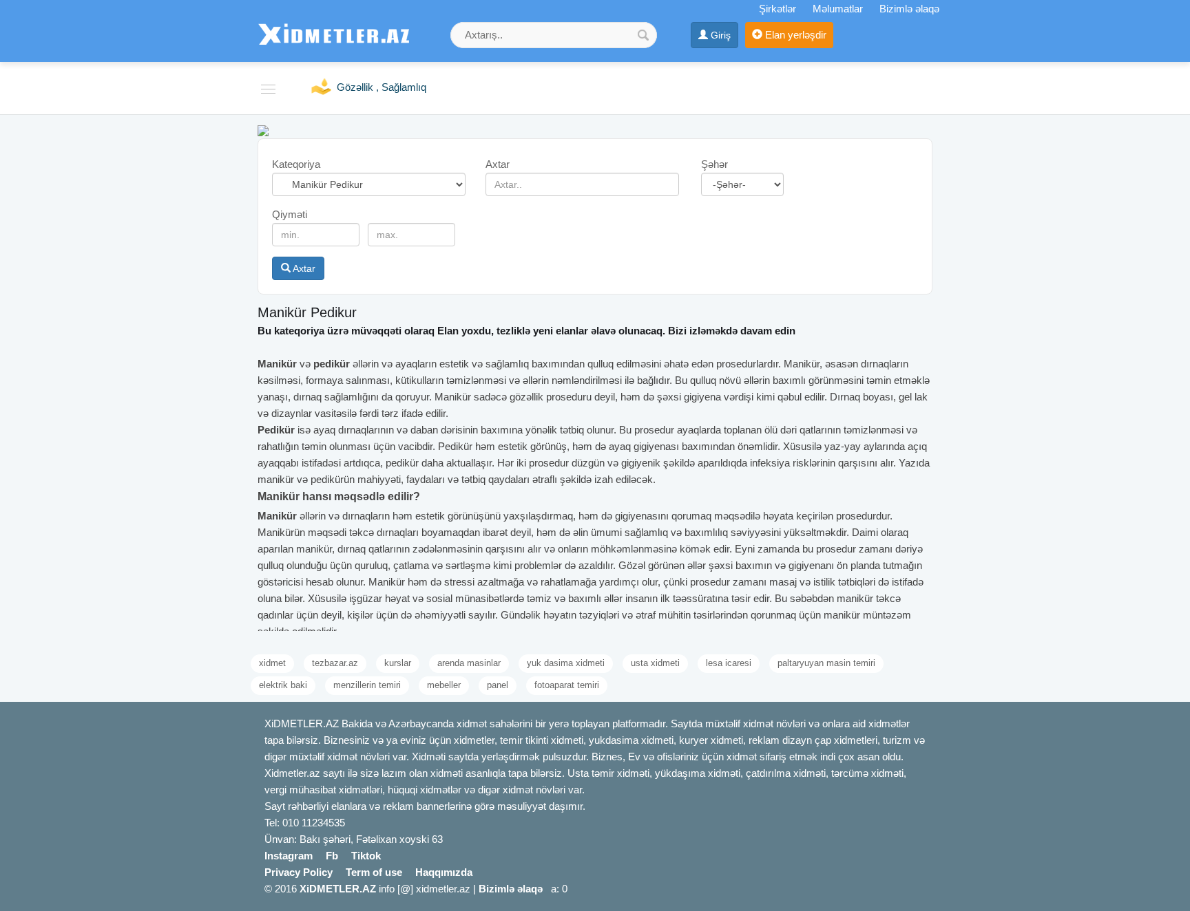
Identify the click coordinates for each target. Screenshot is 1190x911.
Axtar (303, 268)
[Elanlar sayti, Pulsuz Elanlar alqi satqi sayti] (263, 130)
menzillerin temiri (367, 685)
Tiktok (366, 855)
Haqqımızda (443, 872)
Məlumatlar (838, 8)
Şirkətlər (777, 8)
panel (497, 685)
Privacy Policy (298, 872)
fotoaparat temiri (566, 685)
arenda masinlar (469, 663)
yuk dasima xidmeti (566, 663)
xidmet (272, 663)
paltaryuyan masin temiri (826, 663)
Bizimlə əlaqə (909, 8)
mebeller (444, 685)
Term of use (374, 872)
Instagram (288, 855)
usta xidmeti (655, 663)
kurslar (397, 663)
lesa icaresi (728, 663)
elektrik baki (283, 685)
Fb (332, 855)
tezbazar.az (335, 663)
